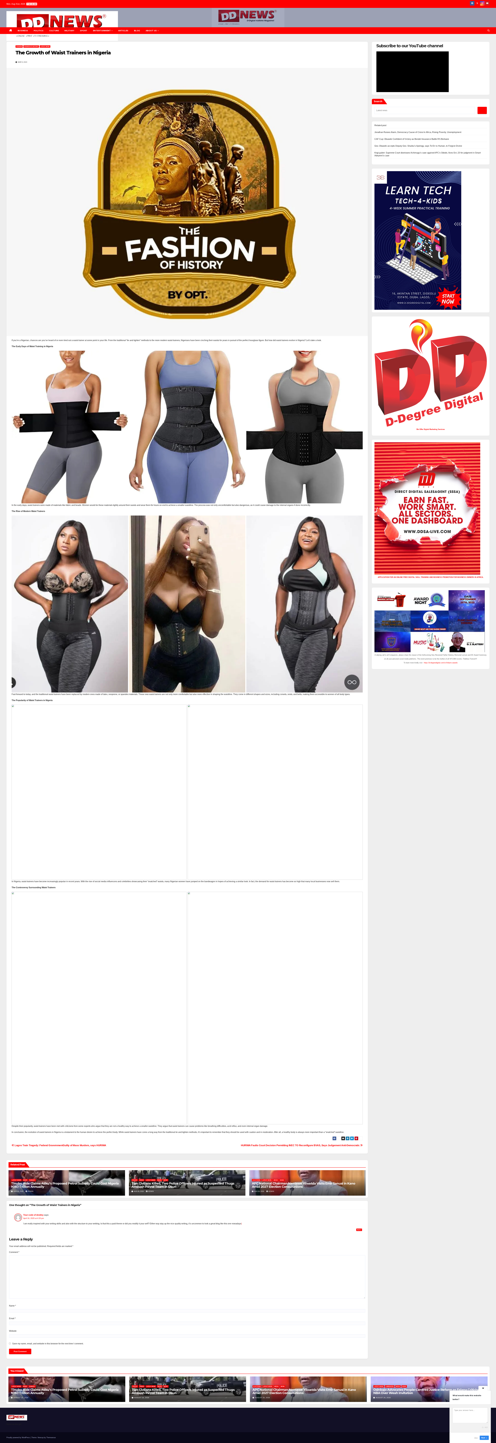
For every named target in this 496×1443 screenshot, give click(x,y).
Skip (476, 1438)
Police (134, 1180)
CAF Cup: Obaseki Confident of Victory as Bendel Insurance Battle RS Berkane (411, 139)
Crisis (141, 1180)
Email (12, 1318)
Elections (256, 1180)
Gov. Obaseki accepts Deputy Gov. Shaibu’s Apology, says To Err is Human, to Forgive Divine (418, 146)
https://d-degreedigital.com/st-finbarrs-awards (441, 663)
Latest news (45, 46)
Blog (137, 30)
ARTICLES (123, 30)
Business (23, 30)
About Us (151, 30)
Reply (359, 1230)
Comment (14, 1252)
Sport (83, 30)
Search (378, 101)
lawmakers (389, 1386)
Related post (380, 125)
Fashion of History (31, 46)
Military (69, 30)
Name (12, 1306)
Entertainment (102, 30)
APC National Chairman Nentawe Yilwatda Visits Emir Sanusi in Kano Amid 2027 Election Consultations (303, 1185)
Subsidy (32, 1180)
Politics (39, 30)
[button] (488, 30)
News (25, 1180)
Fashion (19, 46)
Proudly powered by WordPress (18, 1437)
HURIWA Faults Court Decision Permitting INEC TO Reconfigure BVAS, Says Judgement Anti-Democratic (300, 1145)
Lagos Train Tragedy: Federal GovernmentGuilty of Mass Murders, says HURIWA (60, 1145)
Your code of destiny (33, 1215)
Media (159, 1180)
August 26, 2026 (20, 1398)
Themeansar (51, 1437)
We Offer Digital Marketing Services (430, 429)
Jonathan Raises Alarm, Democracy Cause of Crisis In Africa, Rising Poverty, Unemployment (417, 132)
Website (13, 1331)
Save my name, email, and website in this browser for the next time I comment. (47, 1344)
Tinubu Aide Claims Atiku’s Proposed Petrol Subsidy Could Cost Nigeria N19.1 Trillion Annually (65, 1185)
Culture (54, 30)
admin (30, 1191)
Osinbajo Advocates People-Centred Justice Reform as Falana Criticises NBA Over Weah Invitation (427, 1391)
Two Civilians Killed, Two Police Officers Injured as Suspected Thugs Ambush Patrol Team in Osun (182, 1185)
